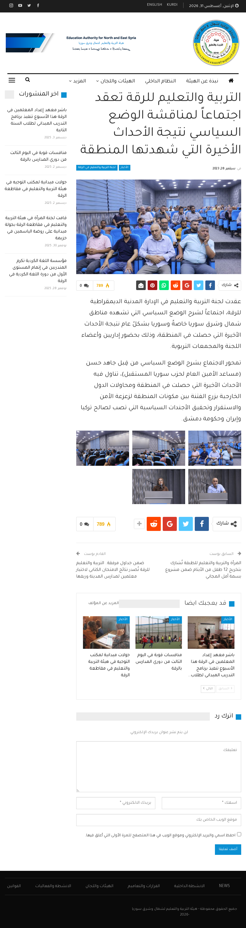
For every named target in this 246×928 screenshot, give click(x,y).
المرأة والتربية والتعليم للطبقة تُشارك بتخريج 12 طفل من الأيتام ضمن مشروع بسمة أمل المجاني (203, 570)
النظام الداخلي (160, 81)
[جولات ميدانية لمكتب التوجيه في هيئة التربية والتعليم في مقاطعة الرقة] (106, 632)
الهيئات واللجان (118, 81)
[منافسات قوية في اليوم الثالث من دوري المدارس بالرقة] (158, 632)
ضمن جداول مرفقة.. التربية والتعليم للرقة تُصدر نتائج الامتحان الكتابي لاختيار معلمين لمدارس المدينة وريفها (113, 570)
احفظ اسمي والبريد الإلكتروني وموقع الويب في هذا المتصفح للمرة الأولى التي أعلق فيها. (160, 836)
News (224, 886)
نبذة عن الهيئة (202, 81)
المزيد (79, 81)
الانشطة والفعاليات (53, 886)
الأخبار (124, 167)
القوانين (14, 886)
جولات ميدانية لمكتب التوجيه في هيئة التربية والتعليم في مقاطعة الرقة (36, 189)
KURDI (172, 5)
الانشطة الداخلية (189, 886)
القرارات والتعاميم (144, 886)
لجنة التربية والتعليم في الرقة (97, 167)
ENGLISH (154, 5)
